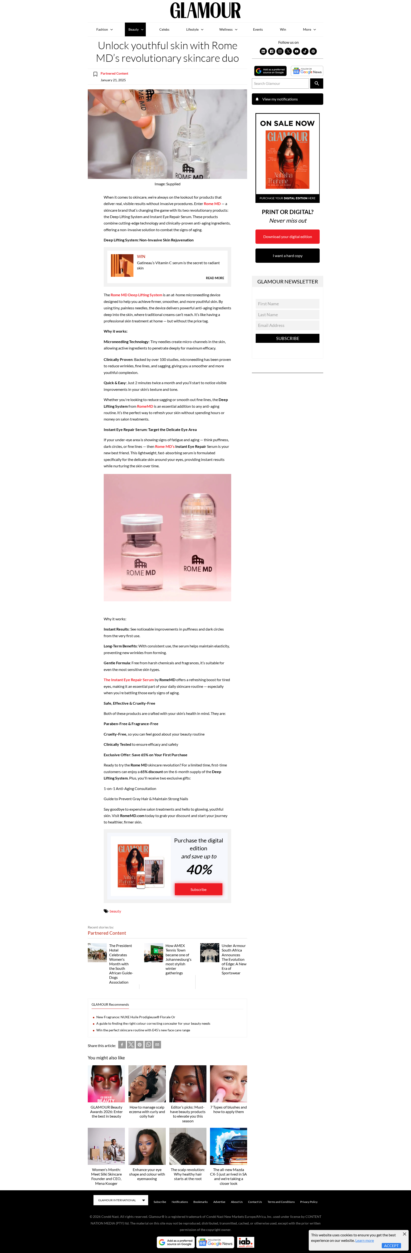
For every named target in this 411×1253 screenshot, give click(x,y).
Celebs (164, 29)
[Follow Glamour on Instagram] (280, 51)
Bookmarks (200, 1202)
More (307, 29)
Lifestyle (192, 29)
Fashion (102, 29)
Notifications (180, 1202)
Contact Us (255, 1202)
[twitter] (131, 1045)
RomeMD (145, 406)
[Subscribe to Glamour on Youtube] (296, 51)
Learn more (364, 1240)
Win (283, 29)
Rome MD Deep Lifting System (136, 294)
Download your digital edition (287, 236)
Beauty (133, 29)
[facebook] (122, 1045)
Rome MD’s (165, 446)
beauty (115, 911)
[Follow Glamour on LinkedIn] (263, 51)
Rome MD (212, 203)
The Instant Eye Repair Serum (129, 679)
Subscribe (198, 889)
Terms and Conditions (281, 1202)
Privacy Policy (309, 1202)
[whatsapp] (148, 1045)
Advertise (219, 1202)
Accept (391, 1245)
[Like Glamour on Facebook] (271, 51)
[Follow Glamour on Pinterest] (313, 51)
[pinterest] (139, 1045)
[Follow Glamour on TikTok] (304, 51)
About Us (237, 1202)
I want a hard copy (288, 255)
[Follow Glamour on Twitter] (288, 51)
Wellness (226, 29)
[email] (157, 1045)
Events (258, 29)
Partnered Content (114, 73)
